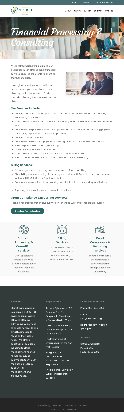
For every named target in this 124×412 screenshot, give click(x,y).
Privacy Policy (53, 409)
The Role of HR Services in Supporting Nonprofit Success (59, 373)
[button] (27, 211)
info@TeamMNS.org (91, 318)
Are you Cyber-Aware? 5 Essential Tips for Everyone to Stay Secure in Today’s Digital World (59, 314)
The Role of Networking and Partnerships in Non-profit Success (59, 329)
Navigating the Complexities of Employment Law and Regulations (57, 358)
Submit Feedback (70, 409)
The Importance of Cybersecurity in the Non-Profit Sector (59, 342)
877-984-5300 (96, 307)
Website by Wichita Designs (76, 405)
